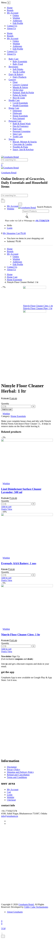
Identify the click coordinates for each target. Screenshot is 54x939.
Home (10, 7)
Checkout (11, 800)
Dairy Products (19, 77)
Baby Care (13, 59)
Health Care (14, 100)
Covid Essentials (20, 103)
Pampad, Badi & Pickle (23, 92)
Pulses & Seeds (20, 95)
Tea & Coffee (19, 72)
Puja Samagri (19, 118)
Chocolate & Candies (22, 144)
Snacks (12, 139)
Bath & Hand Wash (22, 123)
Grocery (12, 79)
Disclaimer (12, 767)
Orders (16, 15)
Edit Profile (18, 23)
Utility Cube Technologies (36, 907)
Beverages (13, 66)
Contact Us (12, 26)
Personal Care (15, 121)
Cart (9, 792)
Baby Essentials (20, 61)
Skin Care (17, 134)
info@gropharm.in (9, 816)
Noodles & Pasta (20, 147)
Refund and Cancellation (18, 774)
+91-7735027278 (42, 221)
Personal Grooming (21, 131)
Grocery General (20, 85)
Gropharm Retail (8, 172)
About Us (11, 28)
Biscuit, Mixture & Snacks (25, 141)
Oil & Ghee (18, 90)
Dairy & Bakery (16, 74)
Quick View (6, 509)
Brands (10, 10)
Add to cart (7, 409)
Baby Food (18, 64)
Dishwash (17, 113)
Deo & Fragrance (21, 126)
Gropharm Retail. (26, 904)
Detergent (17, 110)
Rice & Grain (19, 97)
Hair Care (17, 129)
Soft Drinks (18, 69)
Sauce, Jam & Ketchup (23, 149)
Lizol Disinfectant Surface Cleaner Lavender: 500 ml (21, 490)
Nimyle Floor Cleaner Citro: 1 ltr (20, 634)
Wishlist (16, 18)
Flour (15, 82)
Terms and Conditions (17, 777)
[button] (14, 233)
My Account (12, 13)
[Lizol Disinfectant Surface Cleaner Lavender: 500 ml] (27, 441)
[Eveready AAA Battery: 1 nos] (27, 515)
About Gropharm (15, 912)
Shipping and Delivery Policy (20, 772)
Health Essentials (20, 105)
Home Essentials (20, 116)
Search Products (44, 207)
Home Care (14, 108)
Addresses (17, 20)
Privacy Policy (13, 769)
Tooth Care (18, 136)
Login (9, 228)
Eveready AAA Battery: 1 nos (18, 563)
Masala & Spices (20, 87)
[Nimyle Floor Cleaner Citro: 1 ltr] (27, 586)
